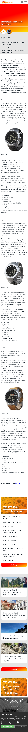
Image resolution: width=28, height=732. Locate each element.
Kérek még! (14, 565)
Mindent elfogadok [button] (7, 726)
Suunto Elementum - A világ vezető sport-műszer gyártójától (13, 51)
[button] (14, 729)
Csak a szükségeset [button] (21, 726)
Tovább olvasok (15, 719)
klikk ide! (17, 483)
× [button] (26, 713)
